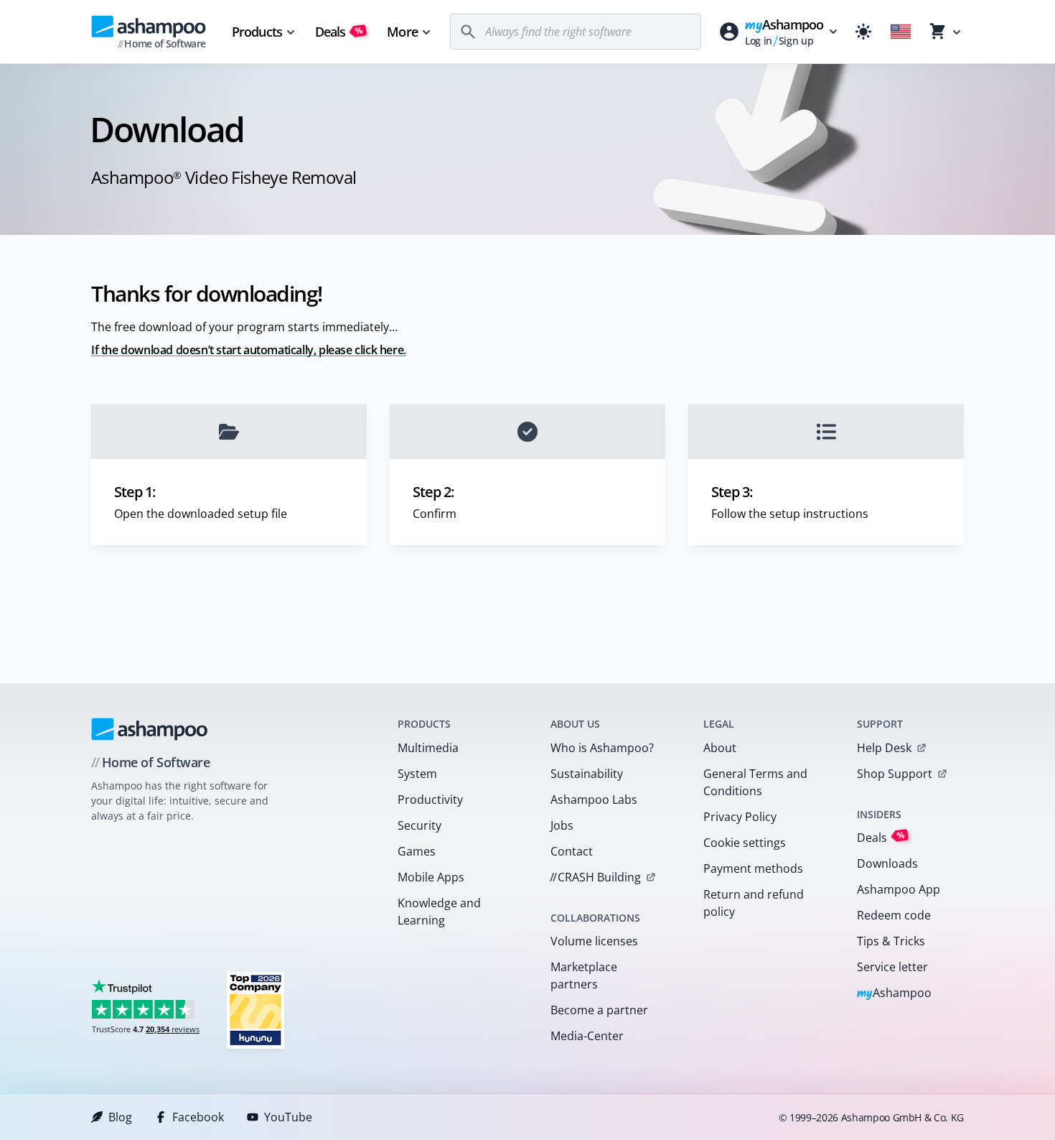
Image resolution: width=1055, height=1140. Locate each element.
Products (257, 31)
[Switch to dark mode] (863, 31)
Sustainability (586, 774)
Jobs (561, 825)
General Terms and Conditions (755, 782)
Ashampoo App (898, 889)
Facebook (198, 1117)
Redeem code (894, 915)
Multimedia (428, 748)
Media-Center (587, 1036)
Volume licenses (594, 941)
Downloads (887, 863)
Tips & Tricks (891, 941)
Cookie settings (744, 843)
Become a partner (599, 1010)
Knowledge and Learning (439, 911)
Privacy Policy (740, 817)
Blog (120, 1117)
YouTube (288, 1117)
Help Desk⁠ (884, 748)
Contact (571, 851)
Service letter (892, 967)
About (719, 748)
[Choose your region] (900, 31)
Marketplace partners (583, 975)
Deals (339, 31)
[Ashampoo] (149, 729)
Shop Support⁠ (894, 774)
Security (419, 825)
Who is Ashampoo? (602, 748)
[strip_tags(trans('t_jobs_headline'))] (255, 1009)
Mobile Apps (431, 877)
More (402, 31)
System (417, 774)
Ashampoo (894, 994)
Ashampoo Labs (593, 799)
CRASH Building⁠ (595, 877)
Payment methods (753, 868)
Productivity (430, 799)
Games (417, 851)
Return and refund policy (753, 902)
